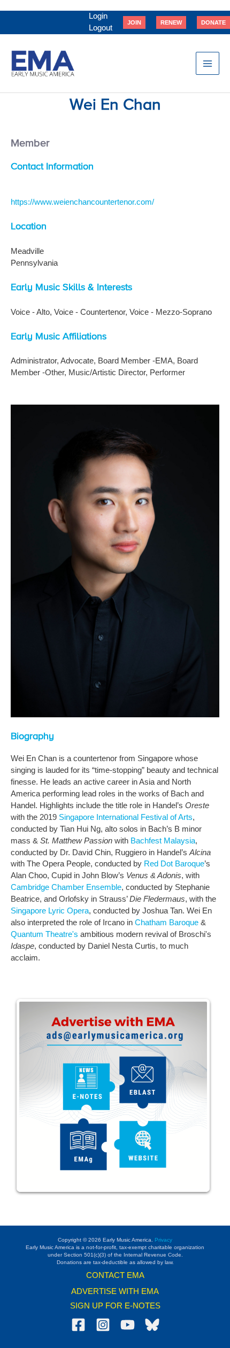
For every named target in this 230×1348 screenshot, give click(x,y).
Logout (100, 28)
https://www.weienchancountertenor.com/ (82, 202)
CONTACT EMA (115, 1275)
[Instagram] (103, 1325)
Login (98, 16)
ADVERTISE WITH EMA (115, 1291)
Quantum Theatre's (44, 934)
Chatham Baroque (166, 922)
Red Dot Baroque (174, 863)
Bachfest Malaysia (163, 840)
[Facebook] (78, 1325)
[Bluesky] (152, 1325)
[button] (134, 22)
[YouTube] (127, 1325)
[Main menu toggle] (207, 63)
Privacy (163, 1240)
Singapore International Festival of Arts (126, 817)
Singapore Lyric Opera (50, 911)
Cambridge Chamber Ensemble (66, 887)
